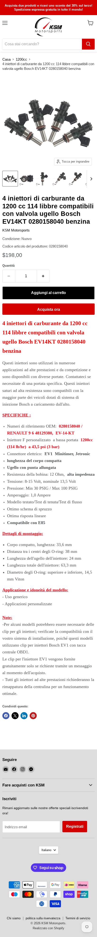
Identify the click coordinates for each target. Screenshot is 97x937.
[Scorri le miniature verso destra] (90, 179)
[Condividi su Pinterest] (33, 715)
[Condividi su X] (15, 715)
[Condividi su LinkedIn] (24, 715)
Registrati (74, 826)
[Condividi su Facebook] (5, 715)
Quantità (8, 265)
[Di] (88, 44)
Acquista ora (48, 309)
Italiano (46, 850)
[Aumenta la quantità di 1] (43, 276)
